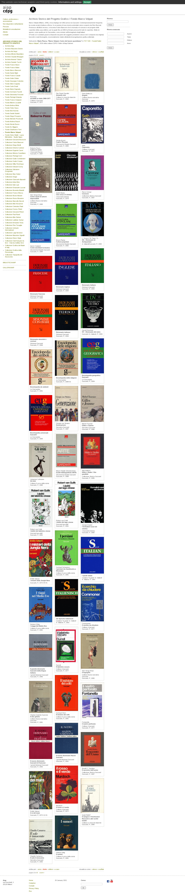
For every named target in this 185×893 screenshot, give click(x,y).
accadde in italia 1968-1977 (40, 98)
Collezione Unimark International (12, 229)
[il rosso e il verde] (66, 803)
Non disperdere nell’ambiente (13, 24)
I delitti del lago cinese (64, 522)
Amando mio (61, 95)
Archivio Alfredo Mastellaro (14, 54)
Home (31, 880)
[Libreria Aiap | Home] (16, 10)
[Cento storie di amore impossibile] (40, 192)
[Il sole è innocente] (40, 853)
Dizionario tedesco (63, 332)
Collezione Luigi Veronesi (13, 233)
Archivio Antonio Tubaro (13, 59)
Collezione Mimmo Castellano (15, 153)
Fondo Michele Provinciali (14, 119)
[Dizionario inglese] (66, 284)
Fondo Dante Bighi (11, 73)
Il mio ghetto (35, 717)
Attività (5, 32)
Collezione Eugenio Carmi (14, 150)
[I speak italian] (92, 573)
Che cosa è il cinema (64, 194)
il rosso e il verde (62, 807)
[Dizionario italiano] (92, 282)
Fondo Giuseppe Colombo (14, 81)
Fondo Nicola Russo (12, 124)
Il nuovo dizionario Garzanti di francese (38, 762)
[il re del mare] (40, 809)
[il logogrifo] (92, 668)
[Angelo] (92, 91)
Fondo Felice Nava (11, 108)
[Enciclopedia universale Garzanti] (40, 430)
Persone (6, 26)
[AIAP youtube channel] (111, 882)
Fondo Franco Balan (12, 67)
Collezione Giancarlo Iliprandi (15, 179)
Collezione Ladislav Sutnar (14, 220)
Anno (129, 43)
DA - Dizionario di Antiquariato (88, 241)
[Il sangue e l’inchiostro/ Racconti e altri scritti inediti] (92, 812)
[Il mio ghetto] (40, 712)
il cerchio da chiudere (90, 625)
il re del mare (35, 813)
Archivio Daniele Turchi (13, 62)
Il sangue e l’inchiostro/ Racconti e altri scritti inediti (91, 818)
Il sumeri (59, 854)
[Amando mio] (66, 91)
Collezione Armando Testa (14, 223)
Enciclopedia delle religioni (66, 378)
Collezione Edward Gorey (14, 167)
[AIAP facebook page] (108, 882)
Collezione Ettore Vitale (13, 238)
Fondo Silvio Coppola (12, 84)
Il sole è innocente (37, 858)
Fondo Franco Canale (12, 75)
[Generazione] (66, 421)
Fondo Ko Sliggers (11, 127)
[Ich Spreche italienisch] (66, 616)
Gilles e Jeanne (88, 425)
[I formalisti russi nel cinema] (92, 522)
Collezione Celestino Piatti (14, 206)
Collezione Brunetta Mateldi (14, 190)
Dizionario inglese (63, 287)
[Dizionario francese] (40, 291)
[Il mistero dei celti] (66, 710)
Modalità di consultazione (11, 29)
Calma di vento (36, 150)
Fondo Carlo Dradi (11, 86)
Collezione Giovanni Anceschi (15, 139)
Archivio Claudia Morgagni (14, 57)
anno (39, 52)
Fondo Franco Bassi (12, 65)
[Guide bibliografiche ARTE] (66, 468)
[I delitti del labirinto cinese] (40, 527)
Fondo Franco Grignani (13, 100)
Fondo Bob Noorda (11, 111)
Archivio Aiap (9, 46)
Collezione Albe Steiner (13, 217)
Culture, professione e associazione (10, 20)
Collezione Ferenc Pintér (13, 209)
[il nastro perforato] (92, 719)
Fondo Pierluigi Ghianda (13, 97)
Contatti (5, 35)
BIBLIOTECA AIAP (9, 262)
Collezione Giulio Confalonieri (15, 158)
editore (50, 52)
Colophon (32, 883)
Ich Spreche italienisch (64, 619)
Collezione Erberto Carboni (14, 148)
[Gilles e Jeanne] (92, 421)
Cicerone (85, 194)
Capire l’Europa (62, 142)
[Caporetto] (92, 143)
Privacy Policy (34, 888)
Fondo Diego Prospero (13, 116)
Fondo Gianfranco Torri (13, 129)
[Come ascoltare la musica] (40, 243)
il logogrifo (86, 672)
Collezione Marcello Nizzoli (14, 201)
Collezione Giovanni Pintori (14, 212)
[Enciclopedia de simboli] (40, 384)
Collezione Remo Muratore (14, 198)
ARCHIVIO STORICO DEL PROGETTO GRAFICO (12, 42)
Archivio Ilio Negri (11, 51)
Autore (129, 34)
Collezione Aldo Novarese (14, 204)
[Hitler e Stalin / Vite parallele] (92, 468)
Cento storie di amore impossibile (38, 197)
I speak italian (87, 575)
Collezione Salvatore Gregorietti (12, 170)
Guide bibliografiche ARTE (66, 472)
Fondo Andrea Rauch (12, 121)
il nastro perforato (89, 724)
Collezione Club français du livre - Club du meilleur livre (14, 242)
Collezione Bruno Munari (13, 195)
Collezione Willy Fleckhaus (14, 164)
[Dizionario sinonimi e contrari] (40, 337)
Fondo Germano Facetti (13, 92)
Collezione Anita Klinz (12, 182)
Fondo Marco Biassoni (13, 70)
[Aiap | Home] (33, 14)
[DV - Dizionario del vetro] (92, 327)
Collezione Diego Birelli (13, 145)
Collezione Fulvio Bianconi (14, 142)
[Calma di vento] (40, 145)
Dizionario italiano (89, 285)
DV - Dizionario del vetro (91, 332)
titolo (45, 52)
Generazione (61, 425)
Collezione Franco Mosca (14, 193)
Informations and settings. (70, 2)
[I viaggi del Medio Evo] (40, 622)
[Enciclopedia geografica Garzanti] (92, 373)
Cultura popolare (62, 242)
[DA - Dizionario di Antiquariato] (92, 235)
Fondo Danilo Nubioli (12, 113)
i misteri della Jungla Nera (40, 580)
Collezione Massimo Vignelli (14, 235)
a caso (56, 52)
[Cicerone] (92, 189)
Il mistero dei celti (63, 715)
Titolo (129, 37)
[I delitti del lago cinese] (66, 518)
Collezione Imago (11, 177)
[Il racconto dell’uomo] (92, 766)
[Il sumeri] (66, 850)
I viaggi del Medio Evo (38, 626)
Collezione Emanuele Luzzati (15, 187)
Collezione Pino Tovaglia (13, 225)
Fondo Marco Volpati (13, 132)
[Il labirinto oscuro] (66, 662)
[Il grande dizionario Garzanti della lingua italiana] (40, 666)
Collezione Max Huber (13, 174)
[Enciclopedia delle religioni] (66, 375)
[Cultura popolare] (66, 237)
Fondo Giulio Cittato (12, 78)
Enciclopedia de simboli (39, 387)
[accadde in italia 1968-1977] (40, 94)
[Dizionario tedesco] (66, 329)
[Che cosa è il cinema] (66, 190)
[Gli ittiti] (40, 477)
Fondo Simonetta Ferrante (14, 94)
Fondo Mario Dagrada (12, 89)
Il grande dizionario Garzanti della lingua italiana (38, 670)
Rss (30, 891)
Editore (129, 40)
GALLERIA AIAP (8, 267)
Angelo (84, 95)
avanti (41, 55)
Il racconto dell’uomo (90, 770)
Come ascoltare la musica (40, 248)
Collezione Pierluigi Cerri (13, 156)
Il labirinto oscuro (63, 667)
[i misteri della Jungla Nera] (40, 576)
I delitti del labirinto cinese (40, 531)
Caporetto (86, 147)
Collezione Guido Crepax (14, 161)
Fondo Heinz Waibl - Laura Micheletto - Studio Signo (14, 136)
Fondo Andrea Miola (12, 105)
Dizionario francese (37, 294)
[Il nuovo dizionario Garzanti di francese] (40, 758)
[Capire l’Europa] (66, 138)
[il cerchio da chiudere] (92, 621)
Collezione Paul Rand (12, 214)
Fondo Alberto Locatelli (13, 102)
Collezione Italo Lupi (12, 185)
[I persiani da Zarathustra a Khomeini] (66, 565)
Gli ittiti (33, 481)
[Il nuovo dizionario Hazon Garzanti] (66, 753)
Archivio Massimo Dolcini (14, 49)
